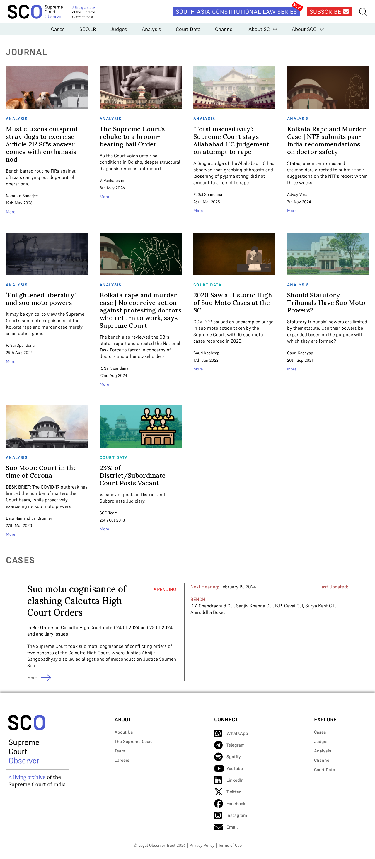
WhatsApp (237, 733)
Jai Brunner (41, 518)
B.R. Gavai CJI (289, 606)
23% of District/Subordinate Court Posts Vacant (133, 475)
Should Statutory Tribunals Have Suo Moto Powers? (326, 302)
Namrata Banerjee (22, 195)
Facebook (236, 803)
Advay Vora (297, 194)
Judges (118, 29)
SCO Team (109, 512)
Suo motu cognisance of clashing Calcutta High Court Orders (76, 600)
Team (120, 751)
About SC (259, 29)
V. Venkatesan (112, 180)
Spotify (233, 756)
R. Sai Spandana (207, 194)
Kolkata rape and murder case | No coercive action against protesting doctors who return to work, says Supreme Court (140, 310)
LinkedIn (235, 780)
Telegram (235, 745)
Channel (224, 29)
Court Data (188, 29)
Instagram (236, 815)
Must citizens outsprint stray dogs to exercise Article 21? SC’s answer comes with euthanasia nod (42, 144)
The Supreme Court (133, 741)
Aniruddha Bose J (208, 612)
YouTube (234, 768)
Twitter (233, 792)
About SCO (304, 29)
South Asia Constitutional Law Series (236, 12)
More (10, 211)
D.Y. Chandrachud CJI (212, 606)
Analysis (151, 29)
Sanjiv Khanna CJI (254, 606)
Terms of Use (230, 845)
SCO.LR (87, 29)
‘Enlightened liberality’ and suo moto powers (41, 299)
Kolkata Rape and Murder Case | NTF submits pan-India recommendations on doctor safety (326, 140)
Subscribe (326, 12)
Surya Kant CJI (320, 606)
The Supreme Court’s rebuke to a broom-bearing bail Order (132, 136)
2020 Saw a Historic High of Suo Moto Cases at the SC (232, 302)
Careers (122, 760)
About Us (124, 732)
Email (232, 827)
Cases (58, 29)
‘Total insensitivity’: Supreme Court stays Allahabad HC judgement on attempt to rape (231, 140)
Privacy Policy (202, 845)
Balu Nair (14, 518)
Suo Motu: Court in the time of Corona (41, 471)
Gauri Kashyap (206, 353)
